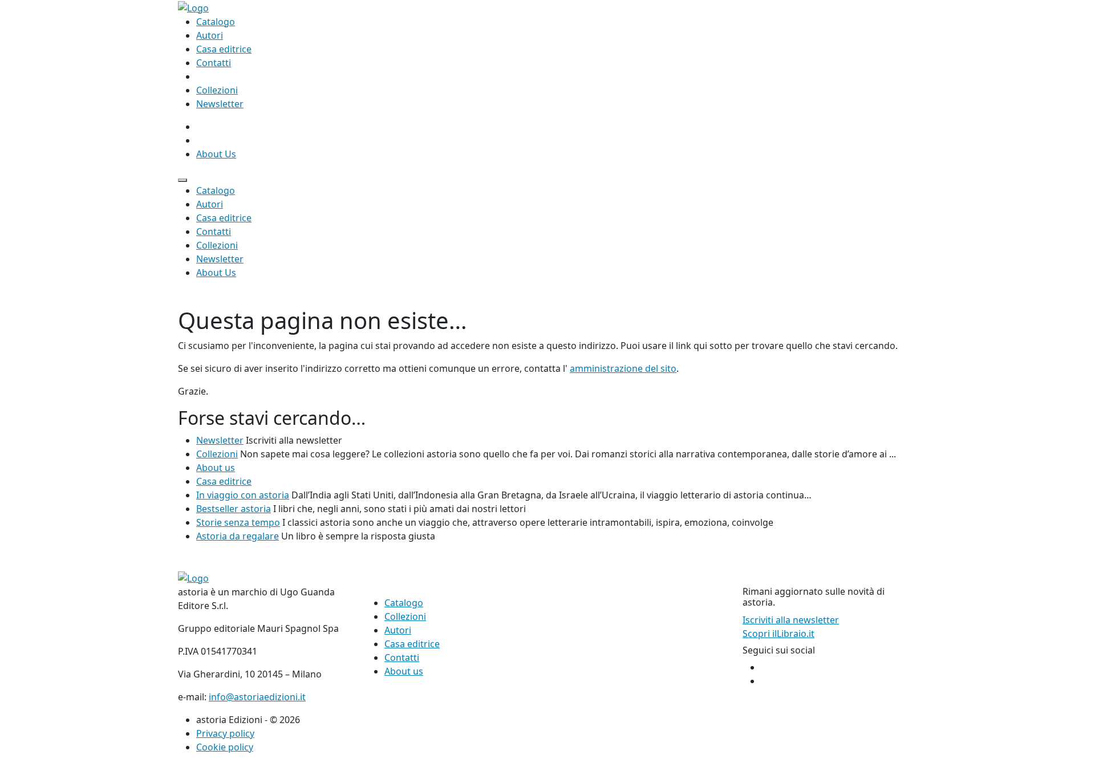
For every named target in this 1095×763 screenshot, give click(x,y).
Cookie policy (224, 747)
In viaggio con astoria (242, 495)
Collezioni (217, 90)
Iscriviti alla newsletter (791, 620)
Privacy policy (225, 733)
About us (215, 467)
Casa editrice (224, 49)
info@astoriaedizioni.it (257, 697)
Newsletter (220, 104)
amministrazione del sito (623, 368)
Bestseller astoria (233, 508)
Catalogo (215, 21)
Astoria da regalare (237, 536)
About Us (216, 154)
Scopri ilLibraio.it (778, 633)
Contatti (213, 62)
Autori (209, 35)
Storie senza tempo (238, 522)
